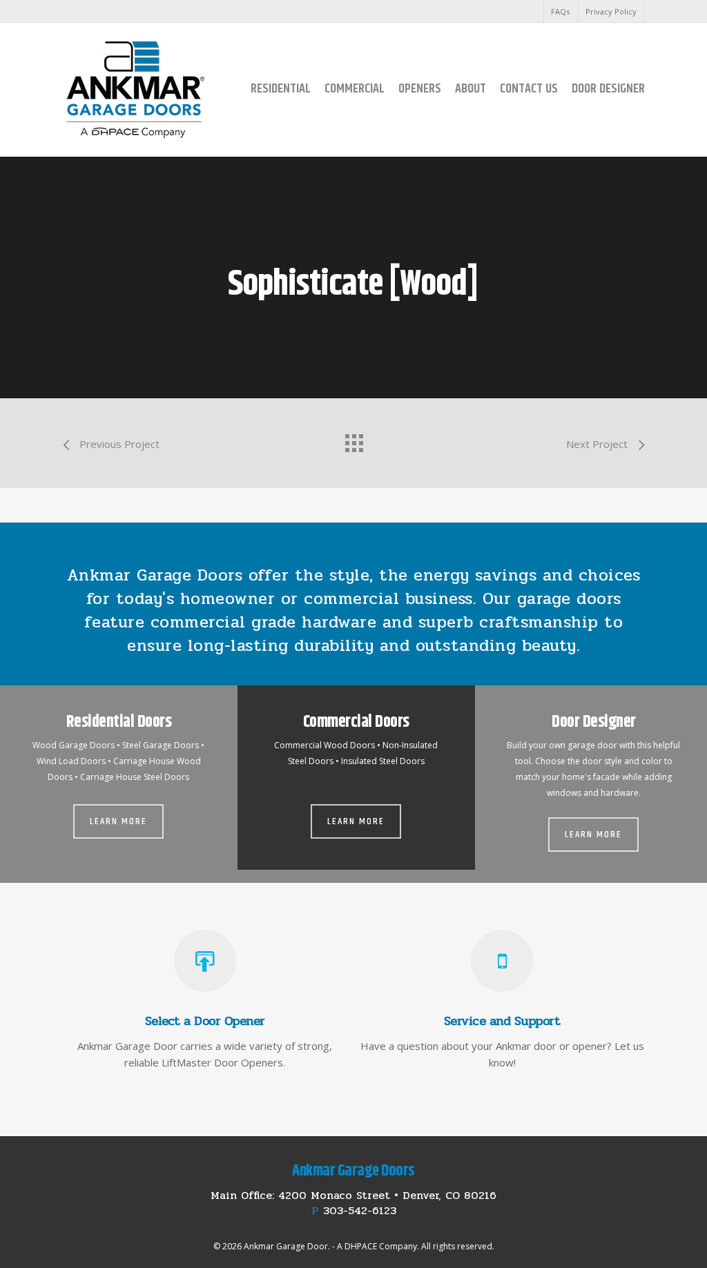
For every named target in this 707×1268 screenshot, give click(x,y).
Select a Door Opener (205, 1021)
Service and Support (502, 1021)
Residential (281, 89)
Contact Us (529, 89)
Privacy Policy (611, 11)
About (470, 89)
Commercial (355, 89)
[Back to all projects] (353, 439)
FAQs (560, 11)
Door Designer (608, 89)
